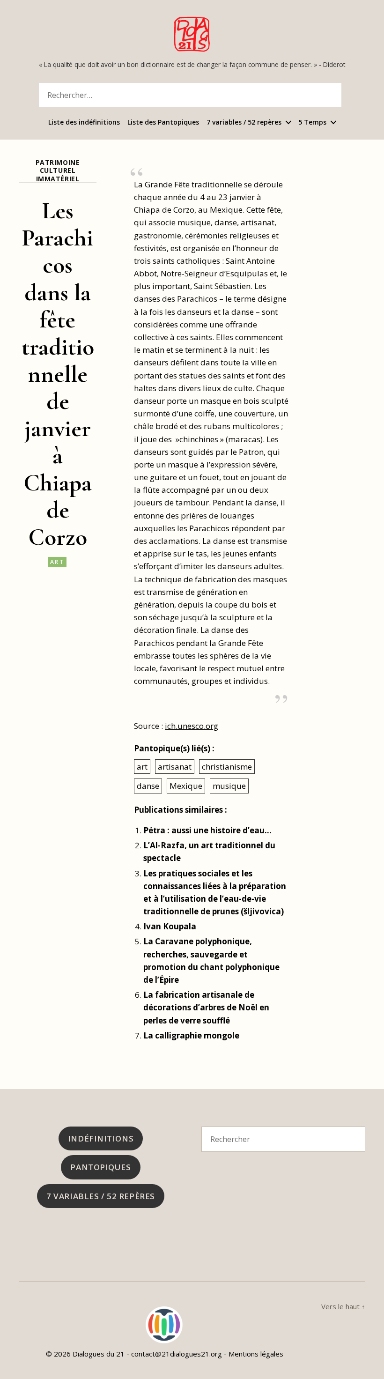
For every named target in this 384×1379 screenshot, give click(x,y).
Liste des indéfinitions (84, 122)
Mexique (186, 785)
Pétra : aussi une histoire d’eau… (207, 830)
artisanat (175, 766)
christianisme (227, 766)
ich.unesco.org (191, 725)
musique (229, 785)
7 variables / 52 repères (244, 122)
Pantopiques (100, 1167)
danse (148, 785)
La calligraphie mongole (191, 1035)
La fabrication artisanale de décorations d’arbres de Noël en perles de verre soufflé (206, 1007)
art (57, 562)
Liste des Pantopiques (163, 122)
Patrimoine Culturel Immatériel (58, 170)
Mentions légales (256, 1353)
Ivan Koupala (169, 926)
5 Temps (312, 122)
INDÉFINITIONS (100, 1138)
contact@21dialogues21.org (176, 1353)
